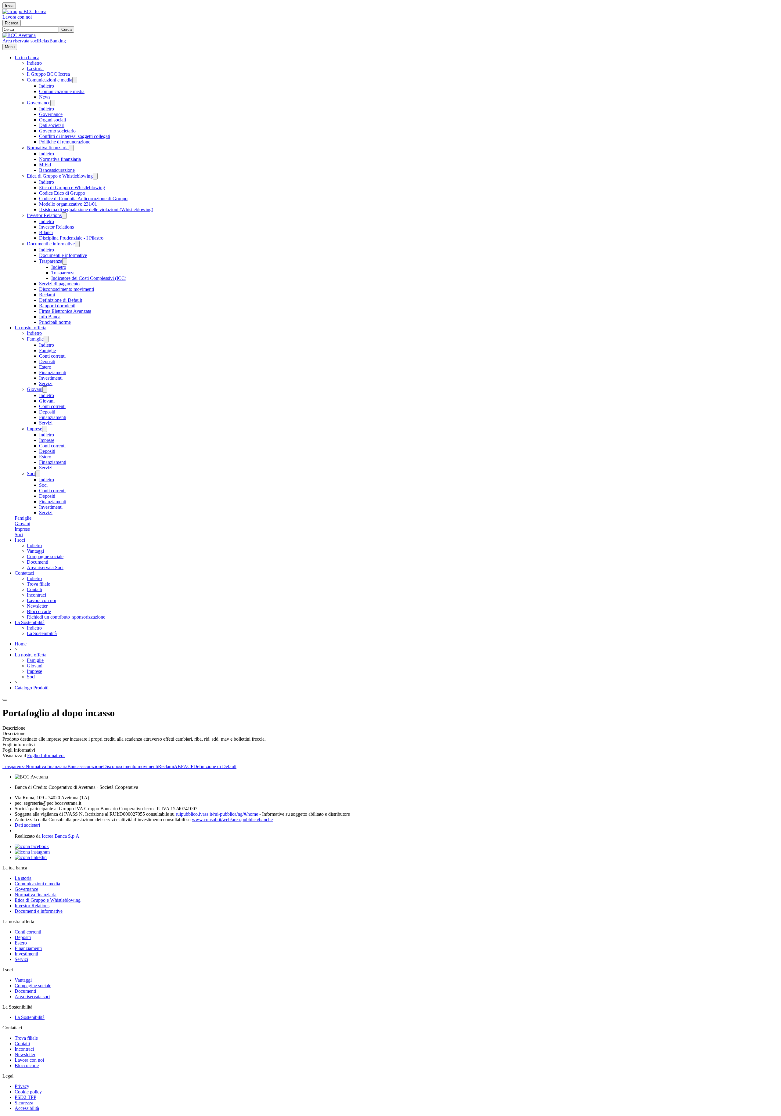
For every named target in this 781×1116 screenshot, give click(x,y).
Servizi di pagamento (59, 283)
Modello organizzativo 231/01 (68, 204)
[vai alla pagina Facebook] (32, 846)
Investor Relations (44, 215)
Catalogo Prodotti (32, 687)
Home (21, 643)
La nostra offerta (30, 327)
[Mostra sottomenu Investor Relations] (64, 215)
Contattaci (24, 573)
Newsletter (37, 606)
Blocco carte (39, 611)
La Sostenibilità (30, 622)
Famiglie (35, 338)
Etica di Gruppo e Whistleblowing (60, 176)
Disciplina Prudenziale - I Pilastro (71, 237)
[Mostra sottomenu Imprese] (44, 429)
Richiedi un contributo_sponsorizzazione (66, 616)
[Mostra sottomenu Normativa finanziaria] (71, 148)
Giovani (34, 389)
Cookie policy (28, 1091)
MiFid (45, 164)
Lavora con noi (17, 17)
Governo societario (57, 130)
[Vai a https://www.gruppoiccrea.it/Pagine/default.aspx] (24, 11)
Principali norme (55, 322)
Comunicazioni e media (49, 79)
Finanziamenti (52, 372)
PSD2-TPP (25, 1097)
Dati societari (51, 125)
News (44, 96)
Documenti (37, 562)
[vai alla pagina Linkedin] (31, 857)
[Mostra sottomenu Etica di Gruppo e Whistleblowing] (95, 176)
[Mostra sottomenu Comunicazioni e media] (74, 80)
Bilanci (46, 232)
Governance (38, 102)
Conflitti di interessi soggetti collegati (74, 136)
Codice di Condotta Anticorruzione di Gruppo (83, 198)
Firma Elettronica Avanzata (65, 311)
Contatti (34, 589)
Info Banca (49, 316)
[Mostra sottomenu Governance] (52, 103)
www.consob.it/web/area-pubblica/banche (232, 819)
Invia (9, 5)
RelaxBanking (52, 40)
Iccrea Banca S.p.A (60, 836)
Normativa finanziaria (48, 147)
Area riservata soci (20, 40)
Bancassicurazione (57, 170)
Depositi (47, 361)
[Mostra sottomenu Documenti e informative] (77, 244)
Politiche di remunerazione (64, 141)
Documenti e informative (51, 243)
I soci (20, 540)
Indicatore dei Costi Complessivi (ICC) (88, 278)
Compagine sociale (45, 556)
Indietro (34, 63)
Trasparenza (50, 261)
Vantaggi (35, 551)
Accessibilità (27, 1108)
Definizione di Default (60, 300)
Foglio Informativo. (46, 755)
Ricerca (11, 23)
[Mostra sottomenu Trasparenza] (64, 261)
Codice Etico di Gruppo (62, 193)
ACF (188, 766)
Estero (45, 367)
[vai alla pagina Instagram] (32, 851)
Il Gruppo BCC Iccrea (48, 74)
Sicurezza (24, 1102)
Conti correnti (52, 356)
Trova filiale (38, 584)
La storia (35, 68)
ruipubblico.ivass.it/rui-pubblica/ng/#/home (217, 814)
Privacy (22, 1086)
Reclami (47, 294)
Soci (31, 473)
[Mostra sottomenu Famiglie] (46, 339)
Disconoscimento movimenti (66, 289)
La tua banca (27, 57)
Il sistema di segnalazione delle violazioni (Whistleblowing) (96, 209)
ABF (179, 766)
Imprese (34, 428)
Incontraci (36, 595)
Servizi (45, 383)
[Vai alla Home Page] (19, 35)
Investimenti (51, 378)
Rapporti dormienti (57, 305)
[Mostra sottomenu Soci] (37, 474)
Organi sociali (52, 119)
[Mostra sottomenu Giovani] (44, 389)
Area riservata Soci (45, 567)
